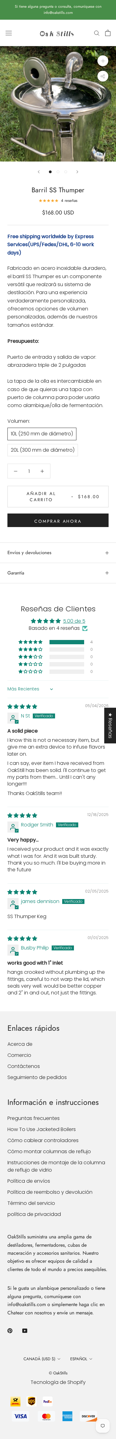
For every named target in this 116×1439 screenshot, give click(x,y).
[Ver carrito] (107, 33)
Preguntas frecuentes (33, 1118)
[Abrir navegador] (9, 32)
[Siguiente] (77, 171)
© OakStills (58, 1373)
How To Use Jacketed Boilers (41, 1129)
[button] (31, 642)
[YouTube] (24, 1331)
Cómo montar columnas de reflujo (49, 1151)
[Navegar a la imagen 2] (58, 171)
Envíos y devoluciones (29, 552)
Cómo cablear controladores (43, 1140)
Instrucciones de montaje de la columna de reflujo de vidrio (56, 1166)
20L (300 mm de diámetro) (43, 450)
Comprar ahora (57, 521)
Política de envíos (28, 1181)
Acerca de (19, 1044)
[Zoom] (102, 60)
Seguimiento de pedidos (37, 1077)
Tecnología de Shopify (58, 1382)
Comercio (19, 1055)
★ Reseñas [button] (110, 725)
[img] (22, 706)
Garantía (15, 573)
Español (78, 1359)
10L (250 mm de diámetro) (42, 433)
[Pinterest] (9, 1331)
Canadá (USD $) (39, 1359)
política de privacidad (34, 1214)
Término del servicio (31, 1203)
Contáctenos (23, 1066)
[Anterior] (39, 171)
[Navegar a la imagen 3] (65, 171)
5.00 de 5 (74, 621)
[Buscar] (97, 32)
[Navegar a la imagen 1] (50, 171)
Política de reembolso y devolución (49, 1192)
